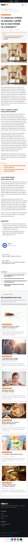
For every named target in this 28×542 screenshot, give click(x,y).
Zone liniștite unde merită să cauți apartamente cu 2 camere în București (15, 281)
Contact (16, 1)
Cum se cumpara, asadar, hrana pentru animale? (13, 35)
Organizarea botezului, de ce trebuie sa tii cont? (8, 391)
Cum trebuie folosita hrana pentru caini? (12, 37)
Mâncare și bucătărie (8, 9)
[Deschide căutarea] (25, 5)
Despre (11, 1)
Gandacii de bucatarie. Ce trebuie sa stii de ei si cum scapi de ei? (10, 327)
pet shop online (20, 96)
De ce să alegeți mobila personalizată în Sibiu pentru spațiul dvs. (14, 275)
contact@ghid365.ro (5, 524)
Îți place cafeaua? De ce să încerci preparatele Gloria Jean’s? (10, 423)
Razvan (11, 29)
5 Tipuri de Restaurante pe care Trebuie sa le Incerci (9, 485)
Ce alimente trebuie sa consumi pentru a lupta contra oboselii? (10, 359)
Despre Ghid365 (4, 516)
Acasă (2, 9)
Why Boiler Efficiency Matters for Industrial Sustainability (14, 285)
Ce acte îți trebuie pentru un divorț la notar (14, 278)
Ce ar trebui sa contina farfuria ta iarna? (12, 454)
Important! (6, 39)
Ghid (5, 5)
